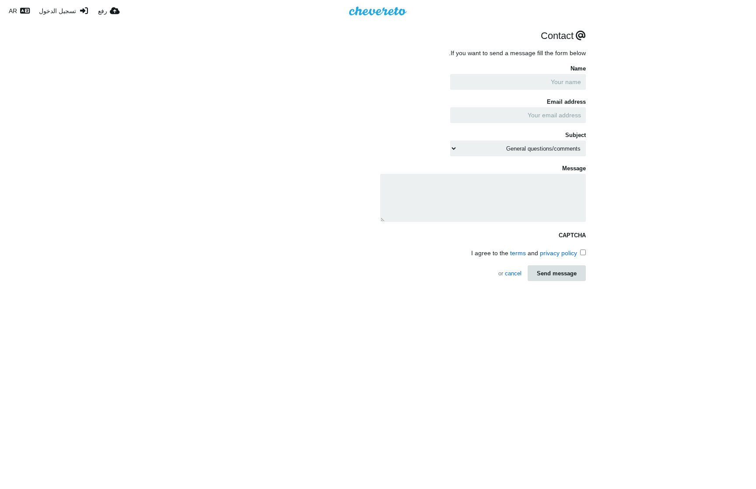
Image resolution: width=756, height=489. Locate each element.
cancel (513, 273)
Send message (557, 273)
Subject (575, 135)
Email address (566, 102)
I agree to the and (524, 253)
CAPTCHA (572, 235)
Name (578, 68)
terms (518, 253)
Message (574, 168)
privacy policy (558, 253)
